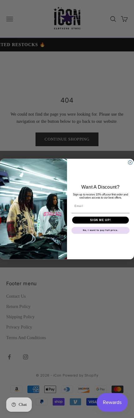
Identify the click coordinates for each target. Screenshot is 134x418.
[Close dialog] (130, 163)
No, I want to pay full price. (100, 230)
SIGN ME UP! (100, 220)
